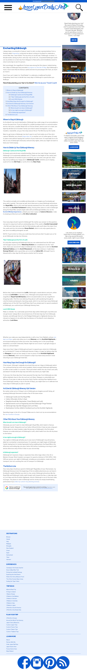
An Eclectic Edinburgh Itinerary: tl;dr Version (20, 103)
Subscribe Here (74, 242)
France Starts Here (11, 649)
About (8, 640)
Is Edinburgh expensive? (18, 112)
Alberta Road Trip (11, 589)
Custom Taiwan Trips (12, 629)
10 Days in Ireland (11, 592)
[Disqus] (30, 512)
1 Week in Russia (10, 594)
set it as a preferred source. (46, 488)
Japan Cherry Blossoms (12, 622)
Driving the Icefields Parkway (14, 572)
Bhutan (8, 537)
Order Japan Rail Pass (12, 644)
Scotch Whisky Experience (12, 212)
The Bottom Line (12, 115)
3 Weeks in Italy (10, 603)
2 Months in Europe (11, 618)
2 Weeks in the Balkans (12, 596)
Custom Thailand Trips (12, 631)
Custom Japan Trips (11, 625)
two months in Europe (12, 414)
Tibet (7, 557)
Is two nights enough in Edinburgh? (21, 110)
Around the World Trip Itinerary (14, 620)
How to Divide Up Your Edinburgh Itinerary (19, 92)
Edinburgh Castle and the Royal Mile (21, 95)
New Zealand (9, 548)
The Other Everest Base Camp (14, 579)
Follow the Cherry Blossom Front (15, 576)
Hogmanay (15, 53)
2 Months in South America (13, 607)
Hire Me (74, 40)
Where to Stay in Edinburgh (15, 90)
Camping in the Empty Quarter (14, 567)
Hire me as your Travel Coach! (45, 83)
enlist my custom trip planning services (26, 482)
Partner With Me (10, 642)
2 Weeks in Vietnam (11, 598)
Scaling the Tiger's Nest (12, 581)
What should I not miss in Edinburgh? (22, 108)
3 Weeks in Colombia (11, 601)
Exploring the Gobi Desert (13, 574)
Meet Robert (10, 651)
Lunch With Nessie (16, 99)
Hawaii (8, 539)
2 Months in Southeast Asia (13, 610)
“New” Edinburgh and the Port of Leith (22, 97)
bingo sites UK (26, 136)
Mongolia (8, 546)
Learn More (74, 147)
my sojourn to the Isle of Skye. (37, 67)
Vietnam (8, 559)
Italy (7, 541)
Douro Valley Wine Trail (12, 570)
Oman (8, 550)
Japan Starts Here (11, 646)
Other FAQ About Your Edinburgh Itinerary (20, 106)
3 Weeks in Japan (11, 605)
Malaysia (8, 543)
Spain (7, 552)
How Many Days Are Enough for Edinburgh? (20, 101)
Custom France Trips (12, 627)
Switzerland (9, 555)
